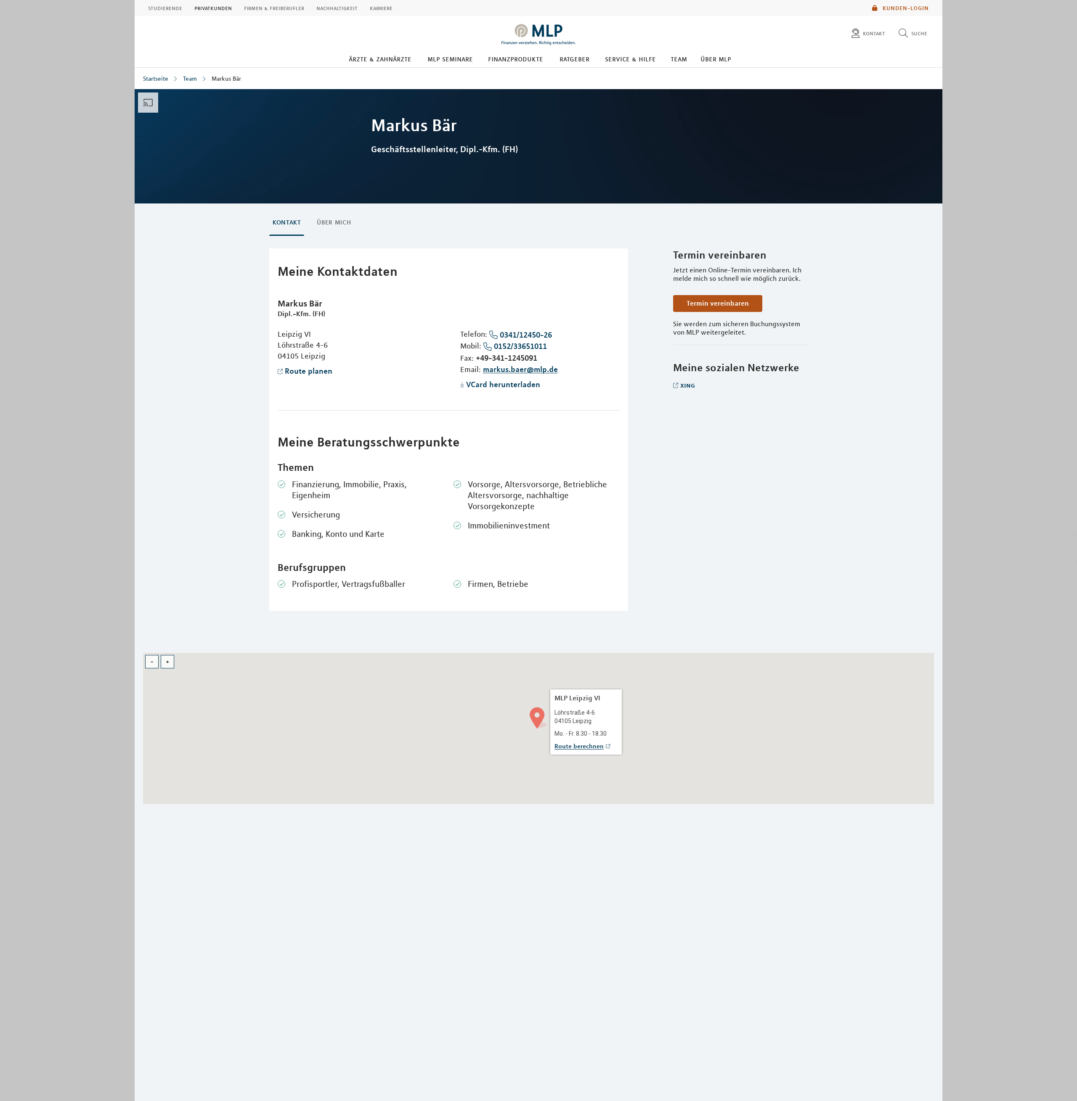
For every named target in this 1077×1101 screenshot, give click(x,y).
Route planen (308, 370)
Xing (687, 385)
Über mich (334, 222)
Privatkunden (213, 8)
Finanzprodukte (515, 58)
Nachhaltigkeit (337, 8)
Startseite (155, 78)
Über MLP (715, 58)
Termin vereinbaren (718, 303)
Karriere (381, 8)
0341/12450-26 (526, 334)
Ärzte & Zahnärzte (380, 58)
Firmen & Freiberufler (274, 8)
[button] (538, 717)
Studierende (165, 8)
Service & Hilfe (630, 58)
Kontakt (287, 222)
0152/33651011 (520, 346)
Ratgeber (574, 58)
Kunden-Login (905, 8)
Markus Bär (226, 78)
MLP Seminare (450, 58)
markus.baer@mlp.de (520, 369)
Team (679, 58)
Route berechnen (579, 746)
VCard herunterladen (503, 384)
